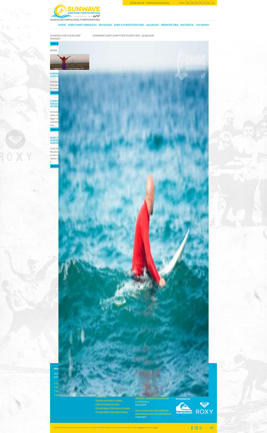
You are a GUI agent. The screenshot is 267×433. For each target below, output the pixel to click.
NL (208, 3)
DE (188, 3)
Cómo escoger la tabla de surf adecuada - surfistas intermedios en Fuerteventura (152, 398)
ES (197, 3)
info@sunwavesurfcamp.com (158, 3)
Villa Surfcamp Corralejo (107, 404)
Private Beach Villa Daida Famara (112, 412)
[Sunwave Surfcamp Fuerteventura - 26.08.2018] (170, 345)
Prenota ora (169, 24)
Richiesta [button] (187, 24)
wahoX (155, 427)
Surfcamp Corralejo (82, 24)
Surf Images (57, 43)
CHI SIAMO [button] (202, 24)
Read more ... (57, 93)
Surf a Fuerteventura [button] (129, 24)
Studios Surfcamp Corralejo (109, 400)
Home (62, 24)
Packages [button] (105, 24)
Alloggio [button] (152, 24)
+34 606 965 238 (137, 3)
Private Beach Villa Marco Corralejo (113, 408)
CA (213, 3)
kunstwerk (140, 427)
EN (192, 3)
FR (201, 3)
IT (204, 3)
